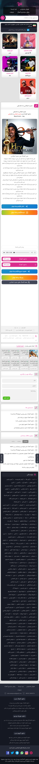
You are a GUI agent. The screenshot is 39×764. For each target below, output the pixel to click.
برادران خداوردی (18, 518)
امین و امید (32, 511)
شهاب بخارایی (12, 569)
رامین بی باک (19, 543)
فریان (27, 607)
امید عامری (23, 495)
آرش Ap (28, 479)
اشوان (7, 489)
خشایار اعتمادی (13, 540)
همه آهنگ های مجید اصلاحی (18, 282)
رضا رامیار (32, 547)
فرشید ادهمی (20, 604)
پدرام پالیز (32, 524)
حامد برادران (32, 531)
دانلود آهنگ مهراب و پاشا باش (26, 418)
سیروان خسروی (9, 559)
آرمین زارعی (10, 479)
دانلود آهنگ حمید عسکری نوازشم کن (24, 428)
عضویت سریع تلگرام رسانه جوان (17, 271)
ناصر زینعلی (12, 671)
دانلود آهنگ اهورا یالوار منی (26, 425)
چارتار (8, 527)
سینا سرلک (32, 566)
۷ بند (33, 479)
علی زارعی (22, 582)
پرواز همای (24, 524)
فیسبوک (7, 752)
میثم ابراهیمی (31, 668)
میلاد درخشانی (22, 671)
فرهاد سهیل (10, 604)
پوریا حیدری (15, 524)
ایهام (33, 515)
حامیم (10, 534)
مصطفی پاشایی (30, 652)
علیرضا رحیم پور (12, 591)
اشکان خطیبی (15, 489)
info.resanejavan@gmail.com (14, 693)
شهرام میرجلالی (31, 575)
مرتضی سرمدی (21, 643)
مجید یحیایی (21, 623)
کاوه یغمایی (15, 611)
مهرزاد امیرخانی (23, 665)
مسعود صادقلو (21, 649)
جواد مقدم (24, 527)
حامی (15, 534)
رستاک (12, 543)
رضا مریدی (9, 547)
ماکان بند (23, 617)
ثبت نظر (6, 398)
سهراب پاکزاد (8, 556)
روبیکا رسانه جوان (17, 277)
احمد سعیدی (8, 486)
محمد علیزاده (23, 633)
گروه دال (7, 614)
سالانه (13, 441)
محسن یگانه (21, 627)
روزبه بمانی (24, 550)
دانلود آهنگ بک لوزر (28, 460)
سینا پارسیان (31, 563)
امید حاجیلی (32, 495)
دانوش (5, 540)
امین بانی (14, 505)
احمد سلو (32, 489)
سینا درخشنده (13, 563)
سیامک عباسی (31, 559)
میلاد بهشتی (31, 671)
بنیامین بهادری (7, 518)
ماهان (17, 617)
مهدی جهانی (14, 655)
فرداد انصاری (31, 601)
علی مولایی (32, 588)
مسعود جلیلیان (31, 646)
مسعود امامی (11, 643)
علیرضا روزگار (31, 595)
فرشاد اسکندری (31, 604)
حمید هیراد (23, 540)
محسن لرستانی (12, 627)
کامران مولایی (25, 611)
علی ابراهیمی (31, 579)
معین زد (33, 655)
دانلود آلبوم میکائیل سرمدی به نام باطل (19, 743)
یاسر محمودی (31, 678)
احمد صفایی (24, 489)
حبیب (4, 534)
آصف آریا (24, 483)
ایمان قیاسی (6, 511)
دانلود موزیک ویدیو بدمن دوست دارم (19, 726)
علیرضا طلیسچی (21, 595)
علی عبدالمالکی (31, 585)
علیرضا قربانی (31, 598)
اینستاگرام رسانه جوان (18, 212)
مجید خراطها (13, 620)
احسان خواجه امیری (19, 486)
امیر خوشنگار (31, 499)
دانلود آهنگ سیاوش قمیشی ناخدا (25, 421)
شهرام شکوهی (11, 572)
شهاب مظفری (22, 572)
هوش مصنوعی (24, 9)
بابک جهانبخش (18, 515)
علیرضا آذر (15, 588)
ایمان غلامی (23, 511)
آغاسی (18, 483)
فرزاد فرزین (15, 601)
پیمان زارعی (32, 527)
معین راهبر (11, 652)
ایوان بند (26, 515)
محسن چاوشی (31, 627)
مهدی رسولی (31, 659)
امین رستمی (23, 508)
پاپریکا (16, 521)
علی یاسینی (23, 588)
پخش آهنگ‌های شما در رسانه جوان (17, 30)
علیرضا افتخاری (31, 591)
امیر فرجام (17, 502)
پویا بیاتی (7, 524)
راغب (27, 543)
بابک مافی (32, 518)
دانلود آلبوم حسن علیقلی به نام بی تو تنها (19, 737)
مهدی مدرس (22, 659)
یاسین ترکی (22, 678)
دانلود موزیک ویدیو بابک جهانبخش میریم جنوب (19, 728)
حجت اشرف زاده (31, 537)
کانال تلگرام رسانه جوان (18, 206)
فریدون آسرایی (20, 607)
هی (36, 340)
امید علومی (15, 495)
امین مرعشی (6, 508)
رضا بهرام (5, 543)
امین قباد (14, 508)
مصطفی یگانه (20, 652)
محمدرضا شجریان (20, 636)
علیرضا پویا (22, 591)
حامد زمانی (23, 531)
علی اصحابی (14, 579)
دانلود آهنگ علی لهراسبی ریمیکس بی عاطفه (22, 447)
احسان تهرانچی (31, 486)
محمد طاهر (32, 633)
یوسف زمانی (13, 678)
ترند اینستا (14, 9)
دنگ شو (33, 543)
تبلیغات (12, 12)
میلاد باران (13, 668)
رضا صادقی (17, 547)
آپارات (31, 752)
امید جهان (9, 492)
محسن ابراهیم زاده (11, 623)
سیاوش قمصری (20, 559)
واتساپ (21, 752)
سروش (33, 556)
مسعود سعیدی (8, 646)
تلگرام (17, 752)
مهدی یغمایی (13, 662)
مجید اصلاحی (18, 338)
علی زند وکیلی (14, 582)
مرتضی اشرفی (10, 639)
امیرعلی (21, 505)
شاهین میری (31, 569)
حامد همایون (22, 534)
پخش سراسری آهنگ (23, 12)
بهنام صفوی (23, 521)
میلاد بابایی (22, 668)
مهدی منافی (31, 662)
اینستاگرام (26, 752)
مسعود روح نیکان (20, 646)
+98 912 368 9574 (30, 693)
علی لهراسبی (21, 585)
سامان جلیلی (8, 553)
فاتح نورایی (12, 598)
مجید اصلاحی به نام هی (24, 106)
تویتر (12, 752)
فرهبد (33, 607)
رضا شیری (25, 547)
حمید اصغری (11, 537)
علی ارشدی (23, 579)
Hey (20, 336)
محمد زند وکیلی (11, 630)
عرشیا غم (8, 575)
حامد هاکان (32, 534)
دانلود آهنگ (15, 259)
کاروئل (33, 611)
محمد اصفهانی (21, 630)
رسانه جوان (19, 4)
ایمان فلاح (15, 511)
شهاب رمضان (31, 572)
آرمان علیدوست (19, 479)
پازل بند (9, 521)
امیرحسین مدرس (30, 505)
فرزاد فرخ (23, 601)
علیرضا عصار (12, 595)
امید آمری (17, 492)
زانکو (6, 550)
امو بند (24, 492)
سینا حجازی (23, 563)
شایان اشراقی (21, 569)
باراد (26, 518)
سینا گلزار (13, 566)
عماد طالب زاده (22, 598)
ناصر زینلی (32, 675)
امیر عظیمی (32, 502)
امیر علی (24, 502)
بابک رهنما (8, 515)
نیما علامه (19, 675)
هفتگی (25, 441)
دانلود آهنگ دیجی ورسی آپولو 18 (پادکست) (22, 414)
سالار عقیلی (23, 553)
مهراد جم (32, 665)
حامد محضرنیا (14, 531)
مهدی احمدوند (24, 655)
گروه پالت (15, 614)
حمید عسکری (31, 540)
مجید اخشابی (31, 620)
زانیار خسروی (31, 553)
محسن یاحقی (31, 630)
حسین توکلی (20, 537)
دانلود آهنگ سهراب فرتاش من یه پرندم (19, 703)
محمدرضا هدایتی (20, 639)
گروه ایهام (23, 614)
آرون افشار (32, 483)
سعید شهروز (25, 556)
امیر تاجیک (7, 495)
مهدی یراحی (22, 662)
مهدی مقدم (12, 659)
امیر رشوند (22, 499)
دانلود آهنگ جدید (26, 114)
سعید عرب (16, 556)
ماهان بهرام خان (8, 617)
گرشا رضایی (32, 614)
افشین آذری (31, 492)
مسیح (12, 649)
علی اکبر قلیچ (31, 582)
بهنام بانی (32, 521)
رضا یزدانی (32, 550)
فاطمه (5, 598)
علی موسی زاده (11, 585)
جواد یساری (15, 527)
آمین (12, 483)
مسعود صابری (31, 649)
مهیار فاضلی (13, 665)
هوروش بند (11, 675)
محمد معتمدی (31, 636)
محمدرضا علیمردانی (8, 636)
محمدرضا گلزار (31, 639)
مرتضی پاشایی (31, 643)
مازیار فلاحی (32, 617)
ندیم (25, 675)
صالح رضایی (21, 575)
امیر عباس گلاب (13, 499)
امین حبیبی (6, 505)
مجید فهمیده (31, 623)
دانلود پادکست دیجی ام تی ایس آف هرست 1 (19, 706)
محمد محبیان (13, 633)
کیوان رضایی (6, 611)
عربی (14, 575)
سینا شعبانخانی (22, 566)
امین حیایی (32, 508)
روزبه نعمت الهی (14, 550)
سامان (15, 553)
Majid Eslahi (25, 336)
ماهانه (19, 441)
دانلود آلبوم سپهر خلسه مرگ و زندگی (19, 740)
